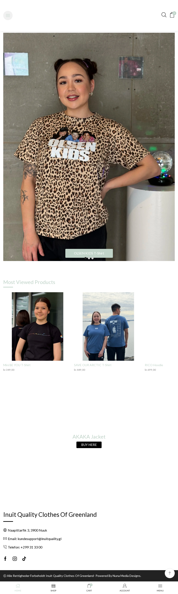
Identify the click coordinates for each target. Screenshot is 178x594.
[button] (8, 15)
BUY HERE (89, 445)
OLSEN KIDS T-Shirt (89, 253)
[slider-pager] (85, 258)
